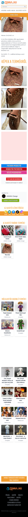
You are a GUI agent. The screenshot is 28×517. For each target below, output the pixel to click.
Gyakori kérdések (14, 500)
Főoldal (8, 495)
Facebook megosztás (14, 165)
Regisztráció (19, 11)
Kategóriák (3, 11)
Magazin (13, 11)
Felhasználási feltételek (14, 502)
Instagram (22, 215)
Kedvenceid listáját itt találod (14, 182)
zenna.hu (14, 512)
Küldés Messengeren (14, 172)
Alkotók (9, 11)
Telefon (5, 215)
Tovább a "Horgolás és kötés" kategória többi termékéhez (14, 479)
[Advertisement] (14, 146)
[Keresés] (25, 6)
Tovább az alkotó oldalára (11, 200)
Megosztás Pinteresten (14, 169)
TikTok (17, 215)
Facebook (13, 215)
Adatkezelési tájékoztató (14, 505)
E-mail (9, 215)
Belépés (24, 11)
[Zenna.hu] (9, 2)
